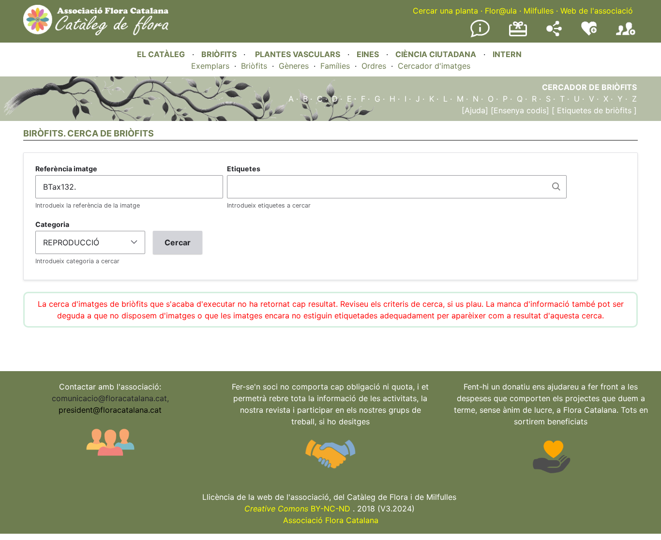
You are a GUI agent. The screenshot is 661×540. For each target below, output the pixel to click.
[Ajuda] (475, 110)
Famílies (335, 66)
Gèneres (294, 66)
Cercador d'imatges (434, 66)
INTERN (507, 54)
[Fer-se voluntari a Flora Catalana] (589, 33)
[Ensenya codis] (518, 110)
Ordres (373, 66)
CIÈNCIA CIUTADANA (435, 54)
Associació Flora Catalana (330, 520)
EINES (368, 54)
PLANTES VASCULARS (297, 54)
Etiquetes (243, 169)
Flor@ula (501, 10)
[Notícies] (480, 35)
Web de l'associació (596, 10)
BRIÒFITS (220, 54)
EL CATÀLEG (161, 54)
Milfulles (539, 10)
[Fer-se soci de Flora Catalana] (625, 35)
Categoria (52, 224)
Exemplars (210, 66)
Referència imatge (66, 169)
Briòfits (254, 66)
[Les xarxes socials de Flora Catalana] (554, 33)
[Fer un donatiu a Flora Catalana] (518, 35)
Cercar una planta (445, 10)
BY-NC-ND (297, 508)
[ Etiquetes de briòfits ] (593, 110)
